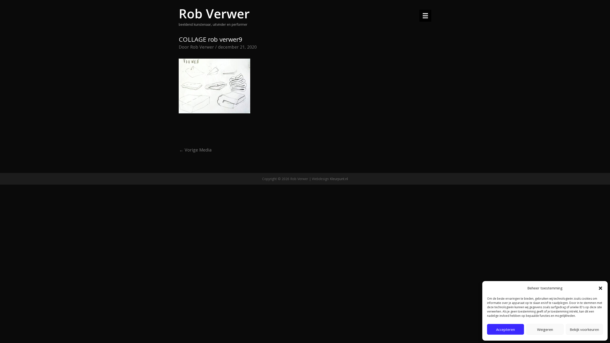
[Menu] (425, 16)
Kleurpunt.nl (339, 179)
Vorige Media (195, 150)
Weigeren (545, 329)
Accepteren (505, 329)
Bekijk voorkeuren (584, 329)
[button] (600, 288)
